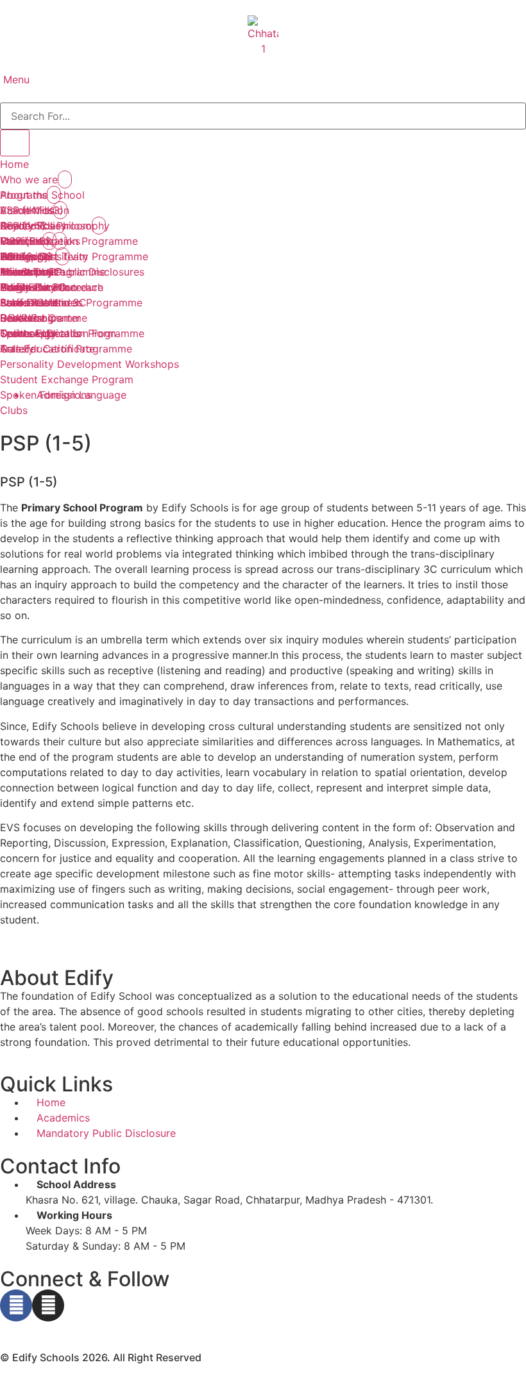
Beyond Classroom (46, 225)
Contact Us (27, 333)
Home (14, 164)
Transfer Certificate (47, 348)
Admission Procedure (51, 287)
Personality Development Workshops (89, 364)
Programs (23, 194)
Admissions (27, 256)
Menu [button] (15, 79)
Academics (26, 210)
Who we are (29, 179)
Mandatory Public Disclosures (72, 271)
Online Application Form (58, 333)
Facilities (21, 241)
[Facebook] (16, 1305)
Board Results (33, 302)
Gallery (17, 348)
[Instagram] (48, 1305)
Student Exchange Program (66, 379)
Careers (19, 317)
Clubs (14, 410)
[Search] (15, 142)
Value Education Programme (69, 241)
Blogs (13, 287)
